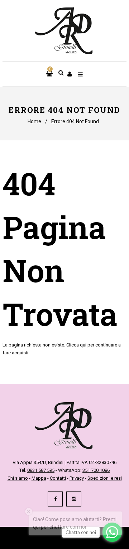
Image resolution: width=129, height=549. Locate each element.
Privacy (77, 478)
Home (34, 121)
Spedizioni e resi (104, 478)
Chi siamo (18, 478)
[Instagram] (73, 498)
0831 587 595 (40, 470)
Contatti (58, 478)
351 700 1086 (96, 470)
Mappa (39, 478)
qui (83, 345)
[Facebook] (55, 498)
